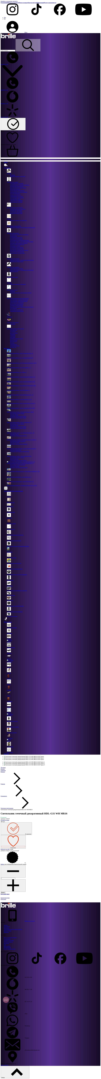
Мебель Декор (8, 622)
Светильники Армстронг (17, 302)
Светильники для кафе (16, 202)
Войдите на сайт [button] (5, 849)
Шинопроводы (14, 271)
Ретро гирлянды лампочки (17, 244)
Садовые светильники (16, 237)
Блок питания (14, 333)
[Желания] (50, 138)
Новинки (6, 754)
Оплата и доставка (13, 2)
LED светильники (15, 193)
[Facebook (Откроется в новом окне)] (60, 15)
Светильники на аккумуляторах (18, 192)
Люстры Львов (14, 414)
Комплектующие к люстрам (17, 176)
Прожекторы (13, 236)
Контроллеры (13, 340)
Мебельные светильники (17, 261)
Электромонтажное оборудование (13, 491)
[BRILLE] (8, 907)
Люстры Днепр (14, 459)
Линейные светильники (16, 305)
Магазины (7, 348)
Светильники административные (19, 300)
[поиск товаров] (28, 45)
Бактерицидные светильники (18, 187)
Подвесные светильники (16, 186)
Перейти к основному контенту (9, 1)
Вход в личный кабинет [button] (10, 937)
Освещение (7, 168)
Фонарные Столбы (15, 246)
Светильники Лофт (15, 199)
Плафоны (12, 175)
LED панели (13, 308)
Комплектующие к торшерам (18, 284)
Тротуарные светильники (17, 248)
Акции (6, 162)
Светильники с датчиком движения (19, 185)
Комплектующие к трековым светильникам (22, 270)
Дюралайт (13, 324)
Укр (5, 17)
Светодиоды (13, 344)
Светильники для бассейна (17, 253)
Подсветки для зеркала (16, 212)
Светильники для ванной (17, 197)
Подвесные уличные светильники (19, 234)
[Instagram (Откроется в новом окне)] (12, 15)
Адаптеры (13, 331)
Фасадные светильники (16, 239)
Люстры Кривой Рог (15, 450)
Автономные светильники (17, 190)
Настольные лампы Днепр (17, 457)
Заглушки (12, 337)
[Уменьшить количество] (13, 871)
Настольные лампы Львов (17, 413)
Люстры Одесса (14, 434)
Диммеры (12, 334)
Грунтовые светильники (16, 247)
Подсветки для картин (16, 210)
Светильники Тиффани (16, 200)
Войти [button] (2, 864)
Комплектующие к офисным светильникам (21, 307)
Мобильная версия (29, 921)
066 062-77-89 (4, 103)
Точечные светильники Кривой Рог (19, 451)
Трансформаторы (14, 345)
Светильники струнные (16, 268)
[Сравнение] (13, 124)
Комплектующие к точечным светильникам (22, 260)
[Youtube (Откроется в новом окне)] (83, 15)
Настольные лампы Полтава (17, 464)
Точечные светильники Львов (18, 416)
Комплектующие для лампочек (18, 220)
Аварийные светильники (17, 311)
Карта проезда (4, 1065)
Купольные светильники (16, 304)
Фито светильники (15, 189)
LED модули (13, 330)
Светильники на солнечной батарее (19, 240)
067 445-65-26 (4, 117)
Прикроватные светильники (17, 209)
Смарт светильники (15, 195)
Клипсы (12, 343)
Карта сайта (7, 946)
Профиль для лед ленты (16, 338)
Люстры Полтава (14, 466)
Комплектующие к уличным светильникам (21, 241)
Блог (35, 2)
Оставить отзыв (5, 820)
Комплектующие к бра (16, 213)
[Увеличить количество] (13, 885)
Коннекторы (13, 341)
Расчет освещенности (50, 2)
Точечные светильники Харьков (18, 444)
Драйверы (13, 335)
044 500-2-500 (4, 64)
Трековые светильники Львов (18, 417)
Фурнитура (13, 347)
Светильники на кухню (16, 196)
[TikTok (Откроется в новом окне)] (36, 15)
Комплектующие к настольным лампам (20, 292)
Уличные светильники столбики (19, 243)
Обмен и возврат (23, 2)
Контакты (31, 2)
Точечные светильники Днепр (18, 460)
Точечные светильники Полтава (18, 467)
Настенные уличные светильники (19, 250)
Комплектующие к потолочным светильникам (22, 227)
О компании (4, 2)
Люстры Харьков (14, 442)
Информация (40, 2)
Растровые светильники (16, 309)
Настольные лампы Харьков (17, 441)
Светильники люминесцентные (18, 301)
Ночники (12, 291)
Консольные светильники (17, 251)
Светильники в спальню (16, 183)
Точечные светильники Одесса (18, 435)
